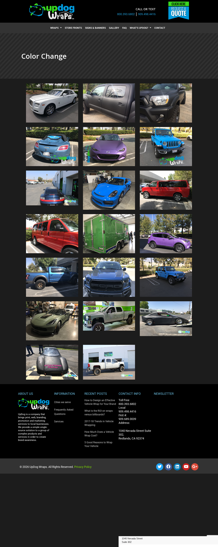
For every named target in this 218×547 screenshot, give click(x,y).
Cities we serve (62, 402)
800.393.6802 (126, 14)
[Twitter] (159, 466)
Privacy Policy (83, 466)
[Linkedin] (177, 466)
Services (59, 421)
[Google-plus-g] (194, 466)
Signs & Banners (95, 27)
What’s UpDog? (139, 27)
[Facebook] (168, 466)
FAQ (124, 27)
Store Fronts (73, 27)
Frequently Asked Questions (63, 412)
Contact (159, 27)
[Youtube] (186, 466)
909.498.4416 (147, 14)
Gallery (114, 27)
